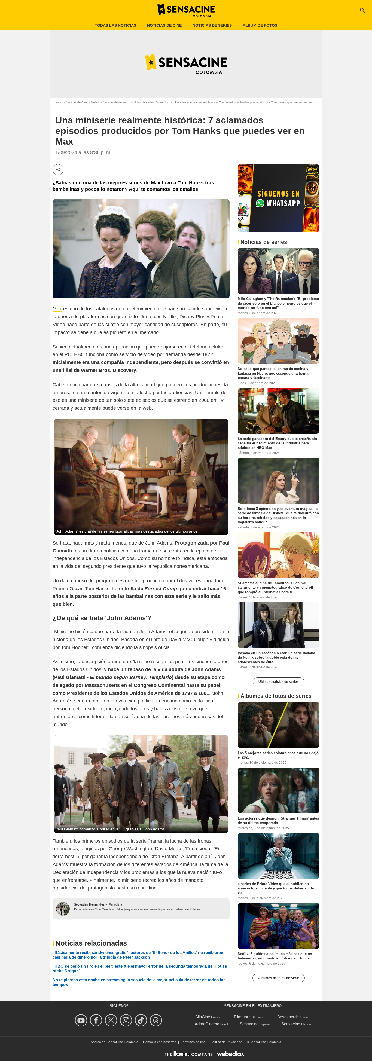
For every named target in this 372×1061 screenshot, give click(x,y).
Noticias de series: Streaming (149, 102)
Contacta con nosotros (159, 1042)
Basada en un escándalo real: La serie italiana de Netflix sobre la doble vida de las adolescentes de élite (276, 657)
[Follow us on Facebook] (97, 1020)
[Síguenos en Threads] (157, 1020)
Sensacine (249, 1024)
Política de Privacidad (226, 1042)
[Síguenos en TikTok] (142, 1020)
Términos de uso (193, 1042)
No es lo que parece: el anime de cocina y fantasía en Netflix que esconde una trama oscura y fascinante (273, 373)
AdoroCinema (207, 1024)
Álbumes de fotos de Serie (278, 978)
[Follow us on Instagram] (127, 1020)
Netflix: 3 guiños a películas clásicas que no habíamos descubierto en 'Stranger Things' (275, 956)
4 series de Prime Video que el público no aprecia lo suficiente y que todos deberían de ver (276, 888)
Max (57, 308)
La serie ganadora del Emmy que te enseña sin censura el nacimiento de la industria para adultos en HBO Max (277, 443)
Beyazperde (288, 1016)
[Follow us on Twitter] (112, 1020)
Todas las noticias (115, 25)
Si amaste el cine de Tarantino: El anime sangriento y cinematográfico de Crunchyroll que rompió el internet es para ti (275, 587)
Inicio (58, 102)
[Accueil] (185, 10)
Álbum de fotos (260, 25)
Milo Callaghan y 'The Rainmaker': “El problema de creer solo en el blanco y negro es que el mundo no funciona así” (278, 303)
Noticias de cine (164, 25)
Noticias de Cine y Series (82, 102)
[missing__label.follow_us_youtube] (82, 1020)
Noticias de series (212, 25)
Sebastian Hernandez (89, 904)
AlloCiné (202, 1016)
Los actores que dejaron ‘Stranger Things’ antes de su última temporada (278, 820)
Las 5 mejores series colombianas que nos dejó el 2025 (278, 755)
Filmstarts (243, 1016)
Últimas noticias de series (278, 682)
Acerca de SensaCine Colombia (114, 1042)
